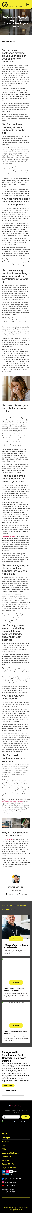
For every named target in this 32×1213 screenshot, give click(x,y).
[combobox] (11, 1117)
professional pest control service (12, 801)
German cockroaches (8, 536)
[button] (28, 4)
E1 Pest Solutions (7, 839)
